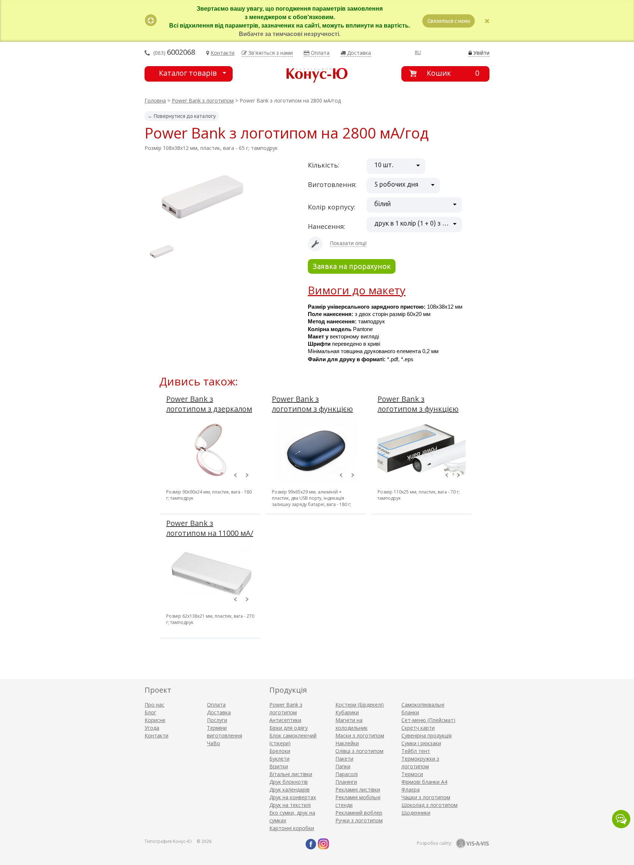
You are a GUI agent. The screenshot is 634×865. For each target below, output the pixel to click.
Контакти (156, 735)
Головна (155, 100)
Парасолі (346, 774)
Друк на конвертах (292, 797)
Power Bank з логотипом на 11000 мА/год (209, 533)
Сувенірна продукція (426, 735)
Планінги (346, 781)
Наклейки (347, 743)
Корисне (155, 720)
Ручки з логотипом (359, 820)
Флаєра (410, 789)
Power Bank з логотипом (203, 100)
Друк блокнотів (288, 781)
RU (418, 52)
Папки (342, 766)
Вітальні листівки (290, 774)
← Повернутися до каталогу (181, 116)
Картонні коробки (291, 828)
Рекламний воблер (358, 812)
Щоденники (415, 812)
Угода (152, 727)
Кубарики (347, 712)
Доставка (219, 712)
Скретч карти (418, 727)
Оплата (216, 704)
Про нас (154, 704)
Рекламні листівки (357, 789)
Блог (150, 712)
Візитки (278, 766)
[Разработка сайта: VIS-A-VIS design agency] (472, 843)
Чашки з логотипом (425, 797)
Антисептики (285, 720)
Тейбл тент (415, 750)
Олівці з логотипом (359, 750)
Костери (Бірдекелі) (359, 704)
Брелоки (279, 750)
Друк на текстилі (290, 804)
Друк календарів (289, 789)
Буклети (279, 758)
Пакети (344, 758)
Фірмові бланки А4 (424, 781)
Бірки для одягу (288, 727)
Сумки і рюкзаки (421, 743)
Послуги (217, 720)
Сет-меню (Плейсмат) (428, 720)
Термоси (412, 774)
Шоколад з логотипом (429, 804)
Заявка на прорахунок (352, 266)
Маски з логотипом (359, 735)
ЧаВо (213, 743)
